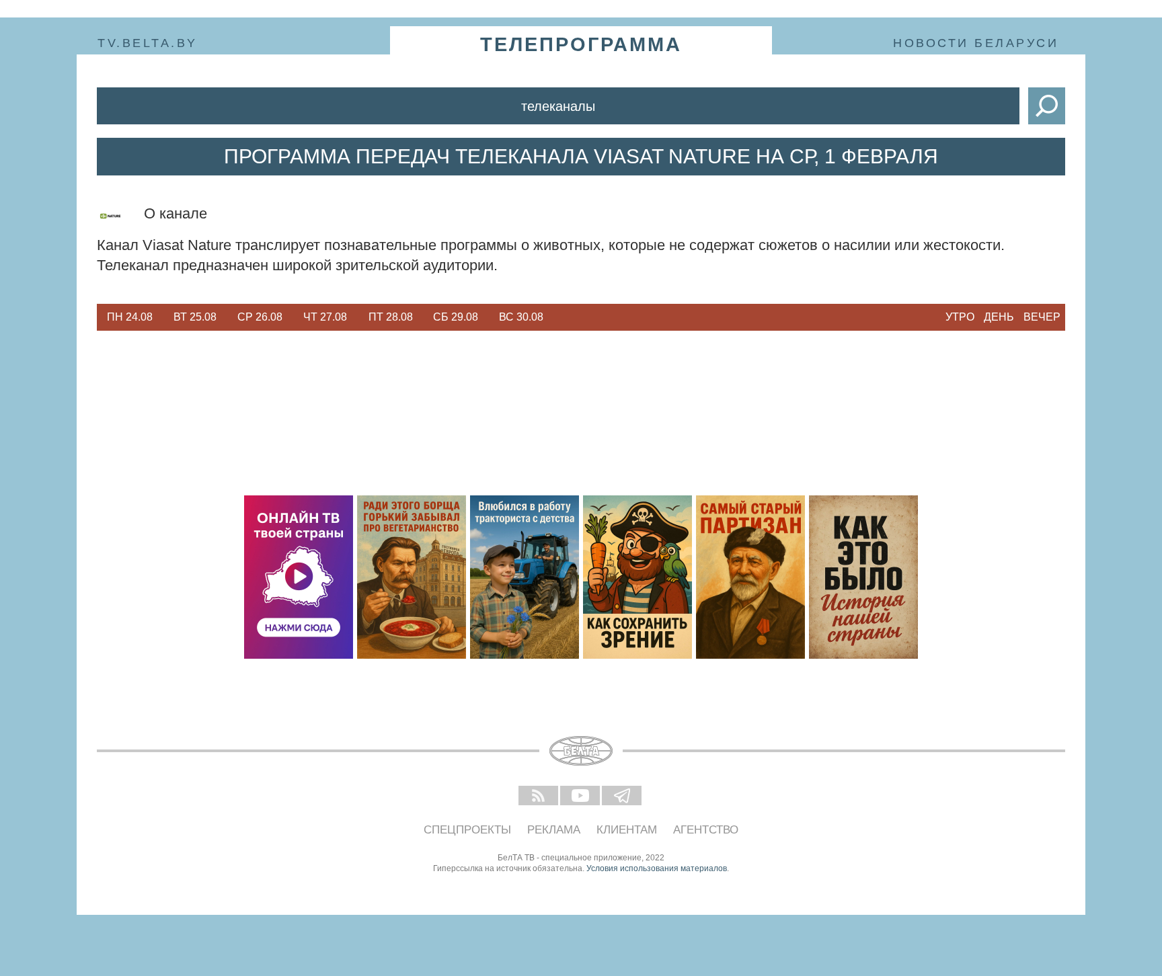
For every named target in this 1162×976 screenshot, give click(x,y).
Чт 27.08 (325, 317)
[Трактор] (524, 577)
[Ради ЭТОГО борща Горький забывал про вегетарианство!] (411, 577)
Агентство (705, 829)
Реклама (553, 829)
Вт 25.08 (195, 317)
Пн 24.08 (130, 317)
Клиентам (626, 829)
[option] (129, 317)
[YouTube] (581, 796)
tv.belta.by (148, 43)
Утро (959, 317)
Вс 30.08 (521, 317)
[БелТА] (581, 751)
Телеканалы (558, 106)
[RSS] (539, 796)
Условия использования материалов (656, 868)
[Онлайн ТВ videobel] (298, 577)
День (999, 317)
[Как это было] (863, 577)
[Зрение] (637, 577)
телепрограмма (581, 44)
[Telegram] (623, 796)
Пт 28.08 (391, 317)
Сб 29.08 (455, 317)
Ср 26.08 (259, 317)
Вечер (1041, 317)
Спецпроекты (467, 829)
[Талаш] (750, 577)
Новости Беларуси (975, 43)
